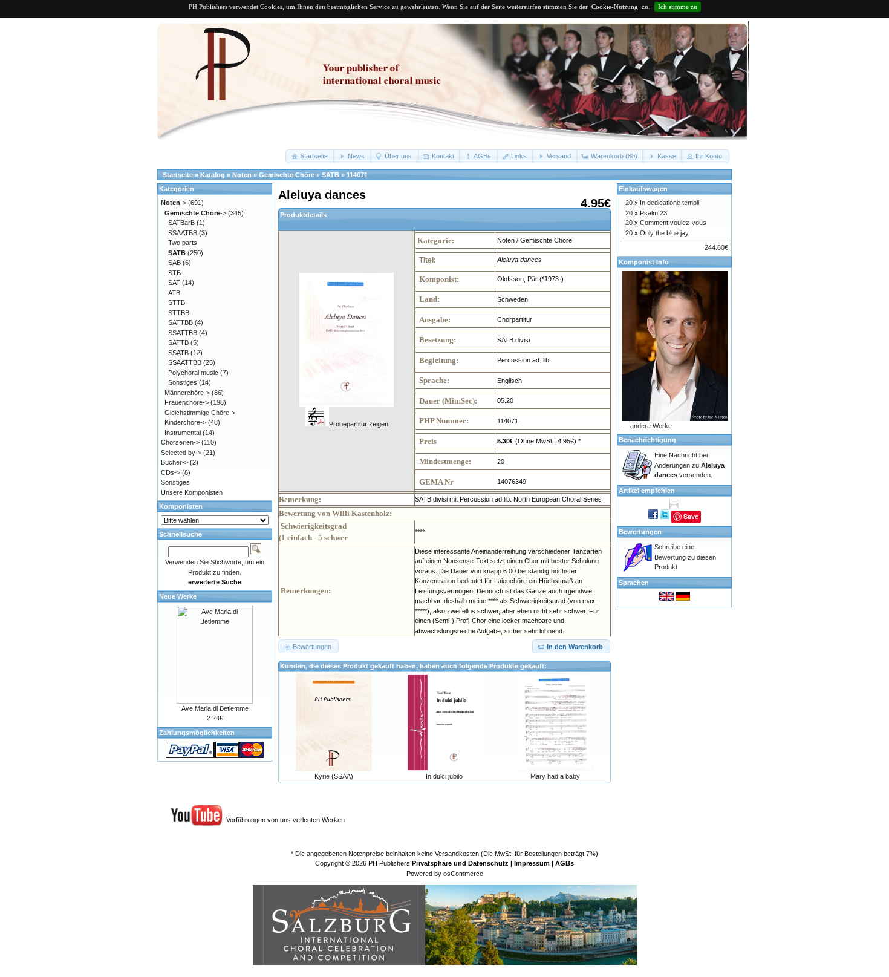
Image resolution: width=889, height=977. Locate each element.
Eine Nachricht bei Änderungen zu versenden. (689, 465)
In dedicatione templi (669, 202)
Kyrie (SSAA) (333, 776)
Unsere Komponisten (192, 492)
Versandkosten (457, 853)
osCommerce (463, 873)
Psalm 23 (653, 213)
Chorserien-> (180, 442)
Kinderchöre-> (185, 422)
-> (173, 202)
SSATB (178, 352)
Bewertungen (640, 531)
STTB (176, 302)
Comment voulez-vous (673, 222)
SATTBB (180, 322)
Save (690, 516)
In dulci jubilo (444, 776)
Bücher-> (174, 462)
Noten (242, 174)
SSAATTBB (184, 362)
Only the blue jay (664, 233)
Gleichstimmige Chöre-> (199, 412)
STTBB (178, 312)
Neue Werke (178, 596)
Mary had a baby (555, 776)
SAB (174, 262)
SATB (330, 174)
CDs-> (170, 472)
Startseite (178, 174)
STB (174, 272)
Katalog (212, 174)
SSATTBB (182, 332)
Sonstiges (182, 382)
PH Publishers (389, 863)
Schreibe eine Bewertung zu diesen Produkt (685, 556)
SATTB (178, 342)
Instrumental (182, 432)
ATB (174, 292)
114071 (357, 174)
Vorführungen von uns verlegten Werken (285, 819)
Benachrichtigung (647, 439)
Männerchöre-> (187, 392)
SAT (174, 282)
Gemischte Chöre (286, 174)
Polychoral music (193, 372)
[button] (310, 156)
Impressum (532, 863)
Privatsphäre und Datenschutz (460, 863)
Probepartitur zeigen (358, 424)
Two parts (182, 242)
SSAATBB (182, 233)
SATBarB (181, 222)
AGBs (564, 863)
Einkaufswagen (643, 188)
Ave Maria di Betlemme (215, 708)
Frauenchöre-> (186, 402)
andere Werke (651, 426)
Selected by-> (181, 452)
